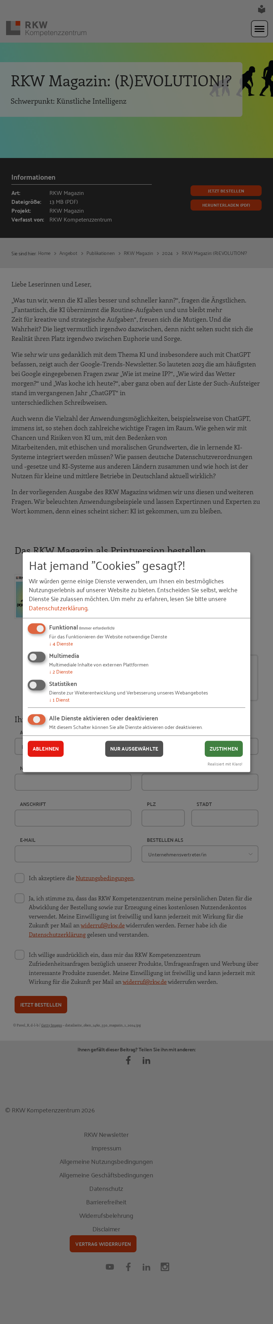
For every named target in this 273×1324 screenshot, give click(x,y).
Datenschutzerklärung (58, 607)
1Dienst (59, 699)
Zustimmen (224, 748)
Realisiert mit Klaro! (225, 763)
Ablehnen (46, 748)
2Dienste (61, 671)
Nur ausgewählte (134, 748)
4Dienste (61, 643)
